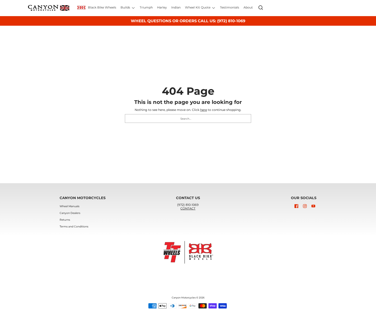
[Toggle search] (260, 7)
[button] (296, 206)
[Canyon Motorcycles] (48, 8)
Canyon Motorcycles (184, 297)
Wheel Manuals (69, 206)
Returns (65, 219)
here (203, 110)
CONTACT (187, 208)
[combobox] (188, 118)
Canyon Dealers (70, 213)
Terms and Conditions (74, 226)
